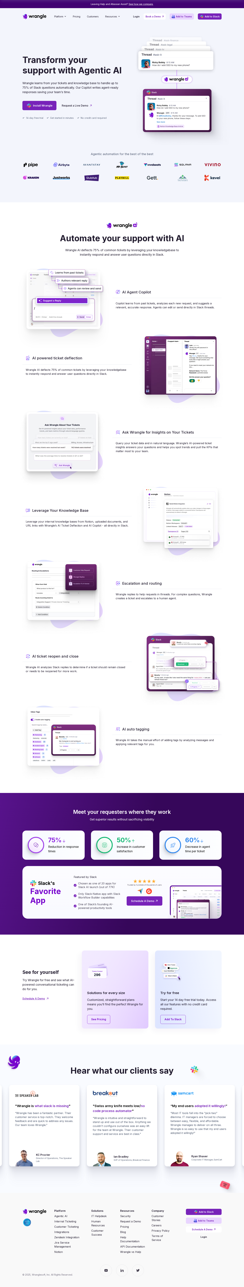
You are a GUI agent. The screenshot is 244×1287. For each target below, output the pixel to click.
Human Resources (98, 1223)
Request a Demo (130, 1221)
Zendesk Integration (66, 1237)
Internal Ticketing (65, 1221)
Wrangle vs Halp (130, 1252)
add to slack (173, 1019)
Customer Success (97, 1232)
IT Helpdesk (99, 1216)
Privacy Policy (160, 1230)
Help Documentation (129, 1239)
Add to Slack (210, 16)
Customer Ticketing (66, 1226)
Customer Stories (158, 1218)
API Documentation (132, 1246)
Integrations (61, 1232)
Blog (123, 1232)
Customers (93, 16)
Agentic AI (60, 1216)
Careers (157, 1225)
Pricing (76, 16)
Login (136, 16)
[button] (60, 16)
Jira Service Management (62, 1244)
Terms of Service (157, 1238)
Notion (58, 1252)
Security (125, 1216)
